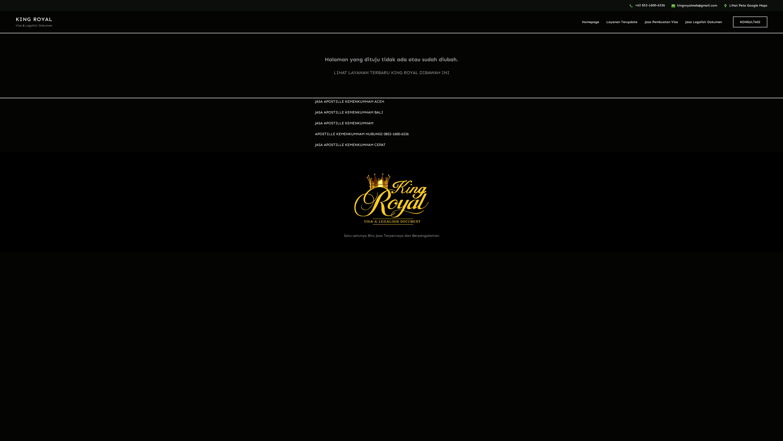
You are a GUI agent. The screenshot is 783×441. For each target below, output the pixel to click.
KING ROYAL (34, 19)
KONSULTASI (750, 22)
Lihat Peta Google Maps (748, 5)
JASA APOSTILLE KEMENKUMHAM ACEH (349, 101)
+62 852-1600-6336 (650, 5)
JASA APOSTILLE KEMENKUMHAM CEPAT (350, 145)
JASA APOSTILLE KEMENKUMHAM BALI (349, 112)
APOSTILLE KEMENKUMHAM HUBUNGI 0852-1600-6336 (362, 134)
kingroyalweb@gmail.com (697, 5)
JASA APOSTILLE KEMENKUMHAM (344, 123)
